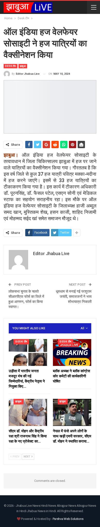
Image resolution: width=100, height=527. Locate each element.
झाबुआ (23, 66)
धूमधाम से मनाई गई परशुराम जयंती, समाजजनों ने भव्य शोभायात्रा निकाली (74, 296)
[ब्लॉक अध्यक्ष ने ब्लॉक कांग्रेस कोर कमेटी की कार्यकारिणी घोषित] (72, 352)
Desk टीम (10, 66)
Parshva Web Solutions (68, 519)
